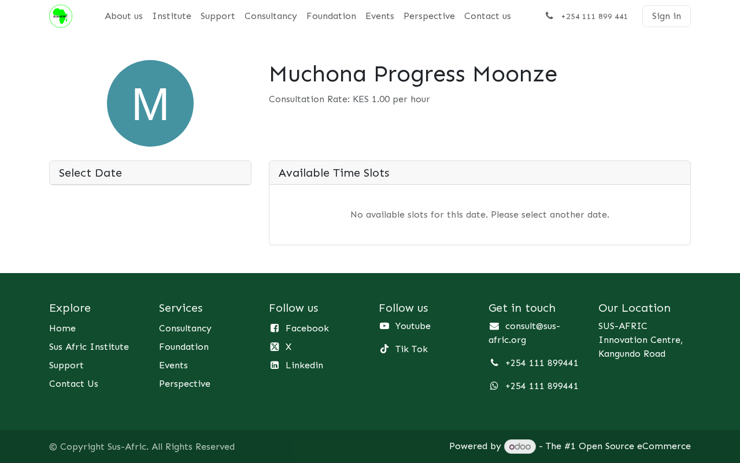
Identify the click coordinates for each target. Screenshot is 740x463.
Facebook (307, 328)
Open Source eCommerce (635, 446)
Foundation (184, 346)
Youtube (413, 325)
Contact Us (73, 383)
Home (62, 328)
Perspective (184, 383)
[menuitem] (123, 16)
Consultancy (185, 328)
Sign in (666, 15)
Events (173, 365)
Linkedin (304, 365)
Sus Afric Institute (89, 346)
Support (66, 365)
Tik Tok (411, 348)
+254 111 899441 (542, 362)
